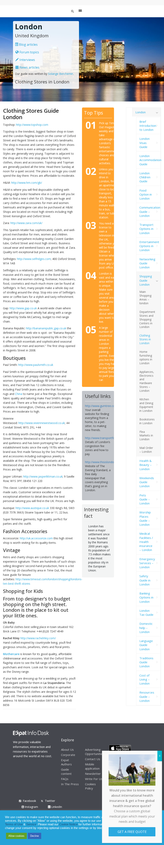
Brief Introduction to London (147, 126)
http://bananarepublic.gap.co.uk (46, 328)
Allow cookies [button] (16, 835)
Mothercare (11, 654)
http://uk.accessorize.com (36, 538)
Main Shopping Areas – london (145, 297)
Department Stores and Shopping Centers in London (147, 319)
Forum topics (29, 52)
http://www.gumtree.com (101, 406)
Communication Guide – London (149, 211)
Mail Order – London (146, 449)
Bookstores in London (147, 421)
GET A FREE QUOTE (132, 832)
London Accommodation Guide (150, 160)
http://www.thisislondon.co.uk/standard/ (110, 462)
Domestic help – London (146, 628)
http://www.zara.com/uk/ (26, 223)
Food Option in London (145, 194)
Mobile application (92, 766)
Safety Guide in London (144, 580)
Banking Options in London (146, 597)
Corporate (68, 755)
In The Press (70, 784)
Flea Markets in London (146, 435)
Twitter (50, 801)
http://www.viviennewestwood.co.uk (41, 423)
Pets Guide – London (144, 499)
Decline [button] (34, 835)
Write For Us (94, 779)
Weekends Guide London (146, 482)
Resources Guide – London (146, 696)
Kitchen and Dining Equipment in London (146, 405)
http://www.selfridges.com (34, 259)
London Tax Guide (146, 613)
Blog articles (28, 44)
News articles (29, 67)
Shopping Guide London (145, 280)
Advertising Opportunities (94, 752)
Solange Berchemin (60, 74)
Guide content (66, 771)
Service (31, 824)
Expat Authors (66, 762)
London (140, 112)
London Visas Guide (144, 143)
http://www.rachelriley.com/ (38, 638)
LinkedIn (56, 807)
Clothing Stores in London (145, 339)
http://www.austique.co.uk (32, 508)
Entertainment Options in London (149, 246)
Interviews (27, 60)
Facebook (29, 801)
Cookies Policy (90, 786)
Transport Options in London (146, 229)
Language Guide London (146, 645)
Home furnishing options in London (145, 357)
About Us (67, 750)
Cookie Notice (68, 824)
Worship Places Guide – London (145, 518)
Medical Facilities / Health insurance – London (146, 542)
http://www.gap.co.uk (23, 308)
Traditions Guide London (146, 662)
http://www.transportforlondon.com (108, 438)
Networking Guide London (147, 263)
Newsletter (93, 774)
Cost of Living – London (144, 679)
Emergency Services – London (147, 563)
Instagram (31, 807)
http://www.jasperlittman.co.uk (43, 476)
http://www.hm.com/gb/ (26, 183)
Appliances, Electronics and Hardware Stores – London (146, 381)
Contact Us (92, 759)
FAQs (64, 779)
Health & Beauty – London (145, 465)
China (18, 394)
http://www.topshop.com (32, 125)
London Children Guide (144, 177)
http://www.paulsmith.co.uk (35, 365)
